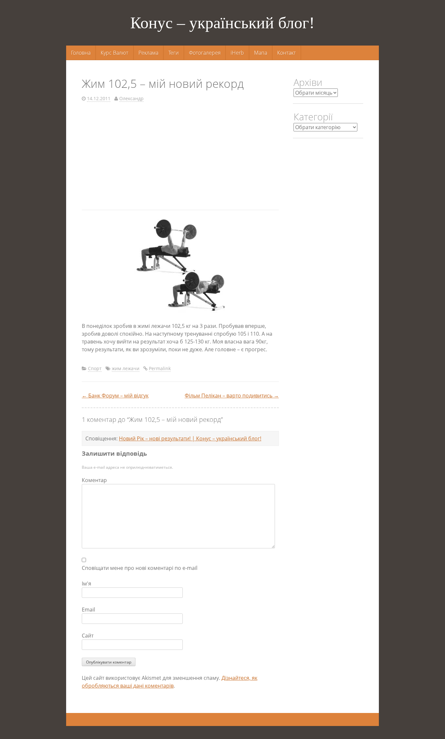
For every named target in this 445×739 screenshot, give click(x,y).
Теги (173, 52)
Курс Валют (114, 52)
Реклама (148, 52)
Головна (81, 52)
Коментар (94, 480)
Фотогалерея (205, 52)
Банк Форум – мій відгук (115, 395)
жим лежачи (125, 368)
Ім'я (86, 583)
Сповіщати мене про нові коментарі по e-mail (139, 567)
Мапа (260, 52)
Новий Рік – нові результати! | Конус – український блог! (190, 438)
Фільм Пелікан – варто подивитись (232, 395)
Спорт (95, 368)
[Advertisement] (180, 157)
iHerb (237, 52)
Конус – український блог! (222, 23)
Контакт (286, 52)
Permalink (160, 368)
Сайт (87, 635)
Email (88, 609)
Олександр (131, 98)
